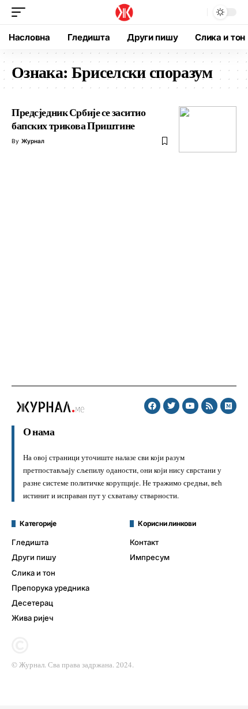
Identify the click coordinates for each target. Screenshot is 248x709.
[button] (21, 12)
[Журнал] (124, 12)
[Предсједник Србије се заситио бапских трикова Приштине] (207, 129)
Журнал (32, 140)
